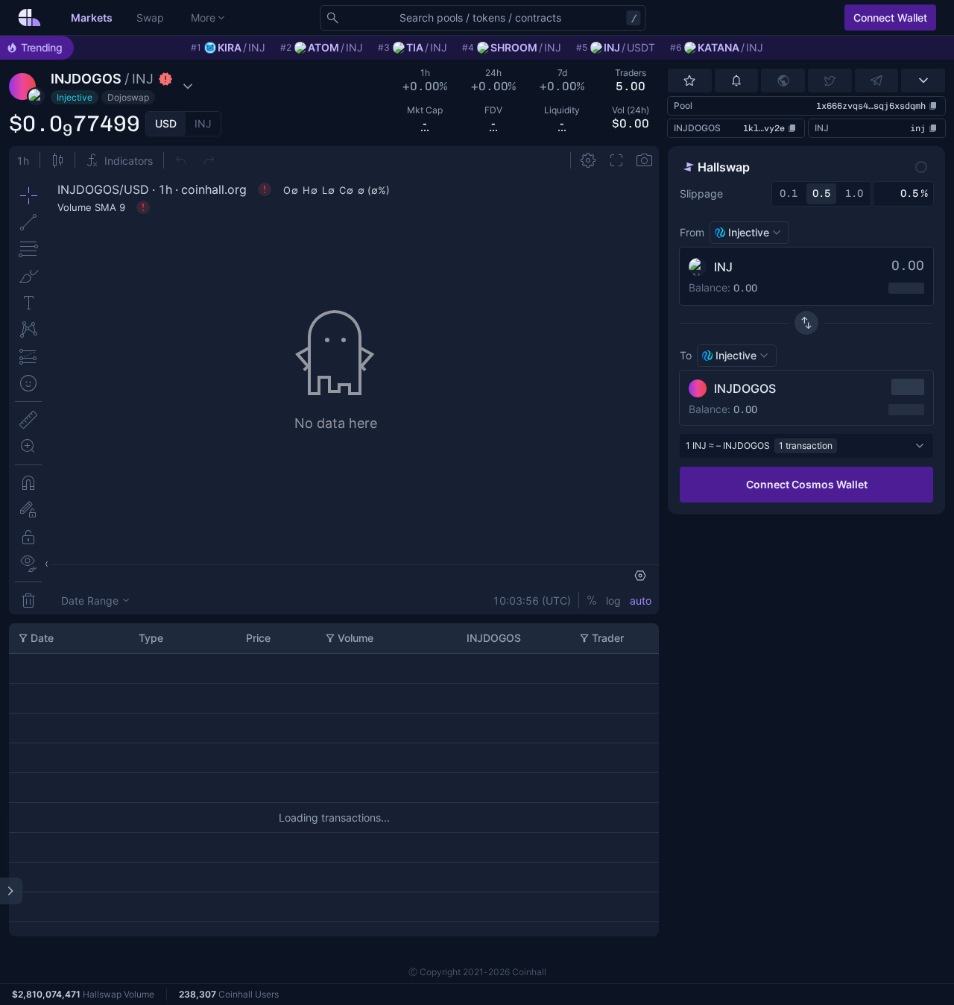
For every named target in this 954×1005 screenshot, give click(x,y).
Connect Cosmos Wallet (807, 484)
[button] (118, 86)
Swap (150, 17)
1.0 (854, 193)
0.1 (788, 193)
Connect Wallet (890, 17)
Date (42, 637)
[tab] (166, 124)
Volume (355, 637)
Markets (92, 17)
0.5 (821, 193)
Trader (608, 637)
